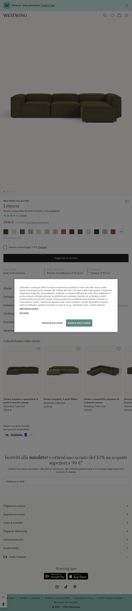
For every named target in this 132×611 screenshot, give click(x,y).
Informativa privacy (29, 308)
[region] (66, 305)
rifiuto (69, 305)
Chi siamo (24, 313)
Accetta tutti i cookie (79, 323)
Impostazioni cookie (52, 322)
